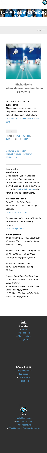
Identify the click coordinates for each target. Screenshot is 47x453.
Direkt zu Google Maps (16, 212)
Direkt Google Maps (15, 228)
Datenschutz (24, 377)
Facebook (24, 380)
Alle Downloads (24, 417)
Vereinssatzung (24, 424)
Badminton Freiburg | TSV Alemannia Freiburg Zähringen (23, 12)
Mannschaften (24, 336)
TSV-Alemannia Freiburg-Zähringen (24, 428)
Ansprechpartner (24, 370)
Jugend (24, 339)
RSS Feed (25, 135)
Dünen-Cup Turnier (16, 150)
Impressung (24, 373)
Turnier (9, 138)
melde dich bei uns (26, 189)
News (17, 135)
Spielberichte (24, 332)
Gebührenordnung (24, 421)
